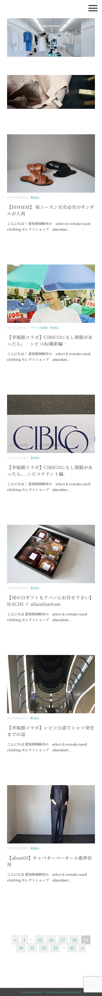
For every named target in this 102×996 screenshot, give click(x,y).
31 (32, 948)
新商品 (35, 197)
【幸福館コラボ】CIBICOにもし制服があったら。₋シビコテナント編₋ (50, 470)
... (68, 229)
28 (74, 940)
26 (51, 940)
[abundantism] (51, 22)
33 (55, 948)
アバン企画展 (39, 327)
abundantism (33, 992)
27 (62, 940)
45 (72, 948)
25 (39, 940)
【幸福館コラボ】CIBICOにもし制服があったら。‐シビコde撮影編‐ (50, 340)
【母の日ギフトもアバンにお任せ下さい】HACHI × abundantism (50, 600)
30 (21, 948)
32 (43, 948)
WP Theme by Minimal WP (63, 992)
